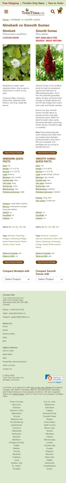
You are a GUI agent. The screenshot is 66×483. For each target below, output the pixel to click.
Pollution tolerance (11, 192)
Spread (6, 171)
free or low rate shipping (41, 387)
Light (5, 174)
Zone (5, 166)
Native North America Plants (14, 241)
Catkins (6, 218)
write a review (9, 365)
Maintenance (8, 189)
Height (5, 169)
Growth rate (8, 180)
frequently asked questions (15, 361)
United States (18, 394)
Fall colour (40, 201)
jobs (4, 341)
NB (24, 227)
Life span (7, 183)
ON (13, 227)
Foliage (39, 198)
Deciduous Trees (51, 239)
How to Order (55, 3)
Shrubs (6, 244)
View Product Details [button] (13, 153)
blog (4, 358)
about (5, 330)
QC (17, 227)
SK (49, 227)
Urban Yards (15, 244)
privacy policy (9, 334)
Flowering (20, 236)
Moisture (6, 177)
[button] (6, 12)
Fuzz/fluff (7, 215)
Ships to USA (8, 256)
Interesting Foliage (18, 239)
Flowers (6, 204)
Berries (6, 206)
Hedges (6, 239)
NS (20, 227)
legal (5, 337)
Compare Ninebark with (16, 271)
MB (53, 227)
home (6, 19)
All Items (11, 236)
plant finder (7, 354)
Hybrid (6, 212)
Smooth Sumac (37, 25)
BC (46, 227)
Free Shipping (11, 3)
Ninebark (10, 25)
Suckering (7, 186)
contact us (7, 369)
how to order (8, 351)
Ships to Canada (10, 253)
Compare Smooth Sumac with (46, 272)
